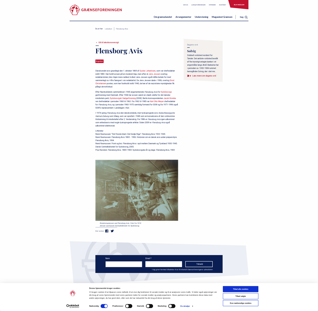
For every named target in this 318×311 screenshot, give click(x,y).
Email (148, 258)
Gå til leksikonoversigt (109, 42)
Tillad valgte (240, 296)
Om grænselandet (163, 17)
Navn (107, 258)
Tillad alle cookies (240, 289)
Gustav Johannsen (148, 71)
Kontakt (222, 5)
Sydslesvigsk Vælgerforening (123, 98)
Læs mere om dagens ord (204, 76)
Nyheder (212, 5)
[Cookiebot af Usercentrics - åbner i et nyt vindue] (73, 306)
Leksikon (108, 29)
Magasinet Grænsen (222, 17)
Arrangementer (183, 17)
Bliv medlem (239, 5)
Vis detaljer (185, 306)
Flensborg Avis (122, 29)
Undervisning (201, 17)
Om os (185, 5)
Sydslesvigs (166, 92)
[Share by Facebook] (106, 231)
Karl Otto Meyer (157, 101)
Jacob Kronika (170, 98)
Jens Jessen (154, 74)
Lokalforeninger (198, 5)
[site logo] (96, 12)
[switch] (128, 306)
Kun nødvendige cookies (240, 303)
